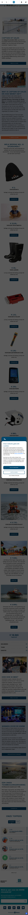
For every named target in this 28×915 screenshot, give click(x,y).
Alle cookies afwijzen (14, 475)
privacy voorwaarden (19, 453)
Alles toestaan (14, 467)
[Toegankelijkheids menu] (26, 913)
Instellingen (14, 472)
